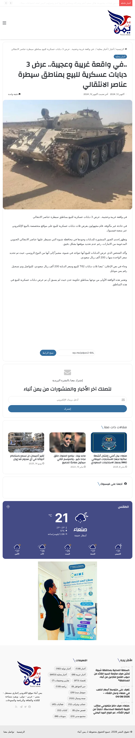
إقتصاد (79, 680)
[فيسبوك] (29, 707)
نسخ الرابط (48, 352)
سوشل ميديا (77, 692)
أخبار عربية (78, 674)
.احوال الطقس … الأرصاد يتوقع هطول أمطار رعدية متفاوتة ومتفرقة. (84, 3)
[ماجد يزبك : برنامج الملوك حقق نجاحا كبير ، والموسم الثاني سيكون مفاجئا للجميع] (67, 442)
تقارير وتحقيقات (60, 680)
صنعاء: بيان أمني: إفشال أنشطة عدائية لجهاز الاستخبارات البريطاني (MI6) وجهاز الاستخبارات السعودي (109, 459)
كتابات (62, 710)
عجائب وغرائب (76, 704)
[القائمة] (4, 24)
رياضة (61, 686)
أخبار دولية (63, 668)
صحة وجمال (77, 698)
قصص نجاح (78, 710)
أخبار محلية (102, 49)
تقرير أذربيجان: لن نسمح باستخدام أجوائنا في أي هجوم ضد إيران (27, 457)
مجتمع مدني (77, 716)
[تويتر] (24, 707)
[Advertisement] (67, 316)
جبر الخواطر (78, 686)
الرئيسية (120, 49)
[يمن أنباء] (119, 23)
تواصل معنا (9, 731)
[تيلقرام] (20, 707)
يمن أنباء (82, 731)
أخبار (112, 49)
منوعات (60, 716)
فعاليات (57, 704)
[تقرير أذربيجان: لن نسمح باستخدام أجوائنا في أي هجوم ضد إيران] (26, 442)
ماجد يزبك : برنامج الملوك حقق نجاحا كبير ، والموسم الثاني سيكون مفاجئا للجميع (70, 459)
